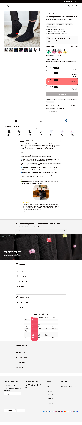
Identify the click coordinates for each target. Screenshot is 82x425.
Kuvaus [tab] (22, 140)
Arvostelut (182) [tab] (30, 140)
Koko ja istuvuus (74, 46)
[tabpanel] (40, 178)
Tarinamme (29, 6)
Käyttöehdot (50, 403)
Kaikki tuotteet (16, 6)
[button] (76, 6)
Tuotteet (49, 389)
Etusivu (48, 384)
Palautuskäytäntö (51, 406)
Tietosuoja (49, 401)
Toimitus (35, 6)
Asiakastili (41, 6)
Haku (48, 386)
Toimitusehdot (50, 398)
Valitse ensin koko (62, 94)
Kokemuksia (23, 6)
